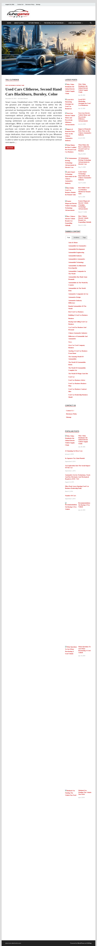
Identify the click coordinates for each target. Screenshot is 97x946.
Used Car (71, 377)
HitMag (89, 943)
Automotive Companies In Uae (78, 294)
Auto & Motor (73, 242)
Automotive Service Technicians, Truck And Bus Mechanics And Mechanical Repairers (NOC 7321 (77, 477)
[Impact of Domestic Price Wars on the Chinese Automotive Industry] (71, 129)
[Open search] (90, 23)
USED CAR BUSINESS (74, 23)
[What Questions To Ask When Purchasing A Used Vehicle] (71, 647)
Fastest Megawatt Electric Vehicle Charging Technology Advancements (84, 205)
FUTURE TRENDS (34, 23)
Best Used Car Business (76, 312)
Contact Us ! (20, 4)
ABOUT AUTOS (19, 23)
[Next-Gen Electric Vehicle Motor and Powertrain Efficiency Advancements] (71, 113)
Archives (76, 237)
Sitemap (38, 4)
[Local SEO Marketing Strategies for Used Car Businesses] (71, 99)
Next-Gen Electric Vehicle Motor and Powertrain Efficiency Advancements (84, 117)
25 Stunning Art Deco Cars (74, 451)
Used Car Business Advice (76, 380)
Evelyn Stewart (24, 98)
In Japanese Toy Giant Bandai (75, 458)
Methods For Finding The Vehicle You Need (84, 792)
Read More (9, 147)
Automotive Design (74, 297)
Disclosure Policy (29, 4)
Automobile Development (76, 249)
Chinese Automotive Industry (77, 333)
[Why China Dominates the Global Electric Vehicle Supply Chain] (71, 84)
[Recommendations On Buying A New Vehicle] (71, 503)
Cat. (68, 237)
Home (9, 23)
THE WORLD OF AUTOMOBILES (54, 23)
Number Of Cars (70, 495)
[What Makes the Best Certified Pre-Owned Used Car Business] (71, 145)
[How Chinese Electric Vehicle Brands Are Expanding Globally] (71, 216)
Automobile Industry (75, 256)
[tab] (69, 237)
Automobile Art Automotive (77, 246)
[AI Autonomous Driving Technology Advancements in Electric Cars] (71, 158)
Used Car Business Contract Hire (14, 85)
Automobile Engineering (76, 252)
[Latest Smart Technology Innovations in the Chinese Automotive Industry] (71, 172)
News (70, 342)
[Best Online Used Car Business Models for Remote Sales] (71, 188)
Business (71, 318)
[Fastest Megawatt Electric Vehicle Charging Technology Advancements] (71, 201)
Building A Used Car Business (78, 315)
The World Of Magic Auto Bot (78, 373)
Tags (84, 237)
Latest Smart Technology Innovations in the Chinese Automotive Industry (84, 175)
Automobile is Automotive (76, 259)
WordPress (80, 943)
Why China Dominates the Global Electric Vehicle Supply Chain (83, 88)
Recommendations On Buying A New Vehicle (84, 505)
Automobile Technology (76, 262)
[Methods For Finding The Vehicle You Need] (71, 791)
